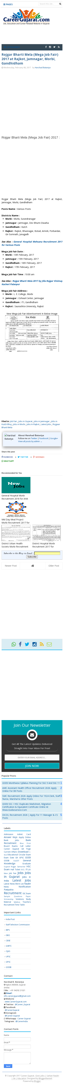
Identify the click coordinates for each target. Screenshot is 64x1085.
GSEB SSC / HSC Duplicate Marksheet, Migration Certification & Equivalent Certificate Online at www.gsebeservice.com (26, 806)
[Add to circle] (50, 47)
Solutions (20, 899)
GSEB (28, 857)
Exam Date (9, 857)
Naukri (27, 883)
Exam (28, 854)
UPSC (8, 956)
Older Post (53, 565)
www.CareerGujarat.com (16, 1001)
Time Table (20, 904)
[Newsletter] (50, 645)
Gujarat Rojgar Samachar (14, 866)
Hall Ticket (15, 869)
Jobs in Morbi (19, 424)
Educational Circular (16, 854)
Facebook (43, 438)
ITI (27, 869)
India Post (10, 919)
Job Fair (13, 421)
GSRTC (9, 946)
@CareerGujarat (12, 1010)
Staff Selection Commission (18, 924)
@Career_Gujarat (22, 1004)
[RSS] (43, 645)
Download (23, 851)
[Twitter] (28, 645)
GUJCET (16, 860)
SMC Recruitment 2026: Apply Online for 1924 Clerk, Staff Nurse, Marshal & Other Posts (31, 797)
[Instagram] (35, 645)
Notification (25, 886)
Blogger (37, 1081)
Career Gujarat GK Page (17, 849)
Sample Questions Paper (17, 896)
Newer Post (11, 565)
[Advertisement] (32, 102)
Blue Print (25, 843)
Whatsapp (8, 461)
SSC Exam (27, 893)
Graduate (26, 863)
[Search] (60, 4)
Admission (8, 834)
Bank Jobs (11, 840)
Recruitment (13, 893)
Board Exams (11, 846)
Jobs (20, 873)
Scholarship (8, 899)
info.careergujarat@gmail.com (17, 994)
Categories (13, 47)
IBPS (8, 930)
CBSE (8, 940)
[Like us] (46, 47)
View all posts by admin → (30, 441)
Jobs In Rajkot (33, 424)
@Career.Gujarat (12, 1015)
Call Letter (25, 846)
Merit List (19, 883)
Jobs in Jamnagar (42, 421)
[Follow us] (54, 47)
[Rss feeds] (59, 47)
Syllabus (17, 902)
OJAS (8, 951)
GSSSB (6, 860)
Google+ (54, 438)
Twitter (34, 438)
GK (16, 857)
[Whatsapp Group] (14, 645)
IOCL (23, 869)
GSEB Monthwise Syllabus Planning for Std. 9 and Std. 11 (31, 782)
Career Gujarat (24, 1018)
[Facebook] (21, 645)
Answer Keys (10, 837)
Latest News (9, 883)
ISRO (8, 935)
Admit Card (24, 834)
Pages (9, 4)
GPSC (21, 857)
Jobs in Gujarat (25, 421)
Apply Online (25, 837)
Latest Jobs (46, 424)
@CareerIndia (22, 1021)
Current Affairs (10, 851)
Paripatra (8, 889)
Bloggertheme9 (45, 1078)
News (6, 886)
